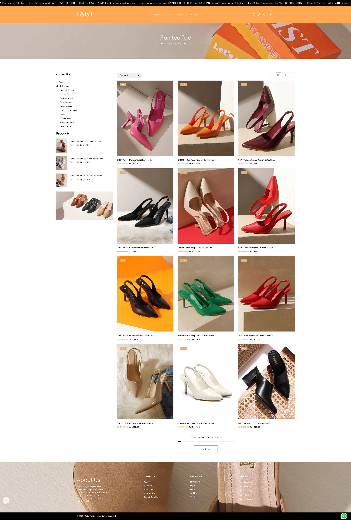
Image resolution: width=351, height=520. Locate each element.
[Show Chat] (345, 516)
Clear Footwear (66, 102)
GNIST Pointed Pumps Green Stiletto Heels (196, 335)
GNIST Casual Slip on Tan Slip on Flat (86, 141)
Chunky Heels (65, 118)
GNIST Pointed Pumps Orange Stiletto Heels (197, 160)
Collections (64, 86)
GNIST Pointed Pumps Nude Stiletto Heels (195, 248)
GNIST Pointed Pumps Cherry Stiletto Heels (256, 160)
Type (61, 82)
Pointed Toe (65, 94)
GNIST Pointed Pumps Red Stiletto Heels (255, 248)
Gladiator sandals (67, 122)
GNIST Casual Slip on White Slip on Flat (87, 158)
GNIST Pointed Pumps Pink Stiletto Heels (134, 160)
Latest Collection (67, 90)
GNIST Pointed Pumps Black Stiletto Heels (135, 248)
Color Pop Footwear (68, 110)
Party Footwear (66, 106)
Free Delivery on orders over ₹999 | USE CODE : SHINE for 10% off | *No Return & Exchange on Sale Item (163, 3)
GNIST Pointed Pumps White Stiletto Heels (196, 423)
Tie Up (62, 114)
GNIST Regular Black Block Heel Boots (254, 423)
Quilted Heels (65, 126)
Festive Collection (67, 98)
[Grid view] (271, 75)
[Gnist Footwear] (84, 205)
